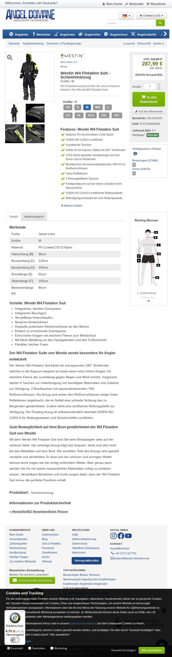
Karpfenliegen (107, 579)
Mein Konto (114, 4)
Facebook (48, 548)
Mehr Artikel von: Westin (68, 64)
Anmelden (28, 3)
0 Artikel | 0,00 (152, 15)
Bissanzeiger (71, 574)
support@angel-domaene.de (131, 558)
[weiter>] (158, 43)
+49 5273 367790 (125, 553)
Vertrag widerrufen (87, 560)
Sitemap (47, 561)
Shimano (94, 574)
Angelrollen (87, 583)
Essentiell (17, 648)
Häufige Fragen (18, 557)
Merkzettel (136, 4)
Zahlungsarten (18, 543)
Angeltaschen (89, 579)
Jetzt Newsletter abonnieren (35, 580)
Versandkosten (18, 539)
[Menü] (22, 612)
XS (68, 107)
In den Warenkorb (148, 99)
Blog (44, 539)
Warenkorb (158, 4)
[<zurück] (129, 43)
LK (68, 115)
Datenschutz (79, 543)
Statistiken (38, 648)
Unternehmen (50, 534)
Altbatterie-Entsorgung (85, 548)
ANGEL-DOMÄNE (32, 15)
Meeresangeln (72, 579)
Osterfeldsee (49, 552)
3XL (117, 115)
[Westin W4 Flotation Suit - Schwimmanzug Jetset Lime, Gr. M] (14, 112)
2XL (104, 115)
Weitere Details (73, 205)
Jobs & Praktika (51, 543)
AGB (75, 534)
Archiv (45, 557)
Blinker (84, 574)
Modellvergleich (34, 216)
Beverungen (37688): (145, 160)
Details (14, 216)
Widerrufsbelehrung (84, 539)
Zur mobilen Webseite (22, 561)
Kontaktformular (119, 548)
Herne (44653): (141, 169)
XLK (91, 115)
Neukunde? (50, 3)
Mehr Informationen (18, 641)
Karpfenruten (71, 583)
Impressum (79, 552)
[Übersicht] (144, 43)
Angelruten (101, 583)
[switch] (15, 640)
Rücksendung (17, 548)
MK (97, 107)
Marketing (60, 648)
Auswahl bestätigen (123, 650)
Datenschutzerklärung (83, 623)
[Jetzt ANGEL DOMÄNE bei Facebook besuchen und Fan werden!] (114, 538)
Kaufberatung (17, 552)
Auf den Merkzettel (150, 111)
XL (79, 115)
